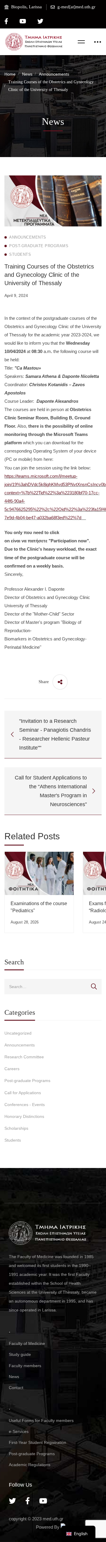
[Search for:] (53, 986)
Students (12, 1140)
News (27, 74)
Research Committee (24, 1056)
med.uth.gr (53, 1518)
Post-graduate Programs (27, 1080)
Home (10, 74)
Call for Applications (22, 1092)
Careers (11, 1068)
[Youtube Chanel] (43, 1501)
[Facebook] (27, 1501)
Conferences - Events (24, 1104)
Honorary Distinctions (24, 1116)
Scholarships (16, 1128)
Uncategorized (18, 1033)
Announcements (54, 74)
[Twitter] (12, 1501)
